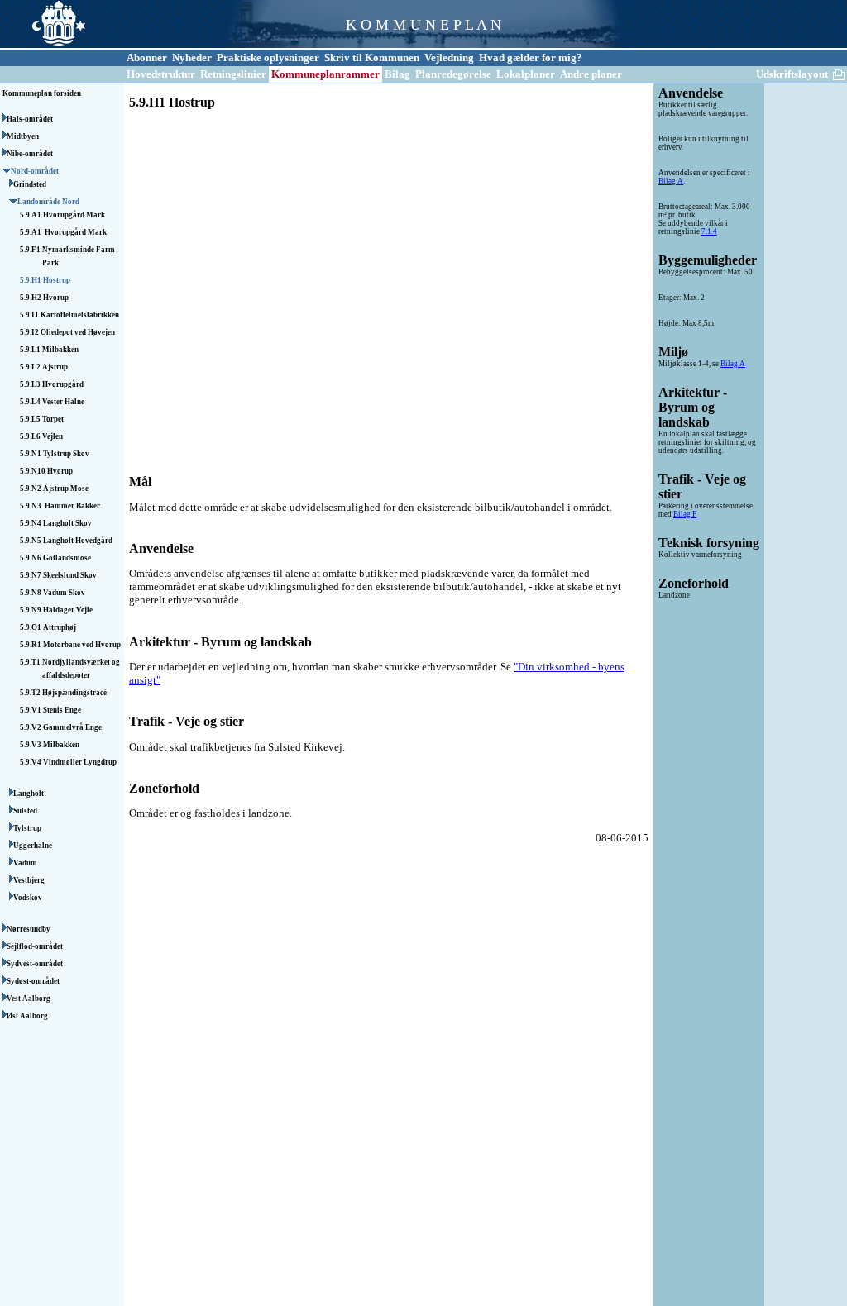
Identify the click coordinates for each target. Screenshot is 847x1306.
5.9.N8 (31, 593)
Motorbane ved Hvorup (82, 645)
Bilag (397, 74)
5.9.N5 (31, 540)
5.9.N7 (31, 575)
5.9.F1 (31, 249)
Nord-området (35, 171)
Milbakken (60, 350)
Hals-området (31, 119)
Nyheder (192, 57)
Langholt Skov (67, 523)
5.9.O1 (31, 627)
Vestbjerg (29, 880)
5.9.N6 (31, 558)
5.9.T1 (31, 662)
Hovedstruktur (161, 74)
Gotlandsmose (67, 558)
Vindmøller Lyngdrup (80, 762)
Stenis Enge (62, 710)
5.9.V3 (31, 745)
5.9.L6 (31, 436)
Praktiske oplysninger (268, 57)
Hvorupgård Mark (74, 215)
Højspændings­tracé (74, 693)
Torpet (53, 419)
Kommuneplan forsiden (41, 93)
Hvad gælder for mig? (530, 57)
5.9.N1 (31, 454)
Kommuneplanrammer (325, 74)
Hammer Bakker (72, 506)
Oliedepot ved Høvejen (78, 332)
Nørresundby (29, 929)
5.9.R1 (31, 645)
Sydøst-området (34, 981)
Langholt (29, 793)
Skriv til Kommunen (372, 57)
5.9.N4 (31, 523)
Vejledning (449, 57)
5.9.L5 (31, 419)
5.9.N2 (31, 488)
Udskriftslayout (792, 74)
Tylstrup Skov (66, 454)
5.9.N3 (32, 506)
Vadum (26, 863)
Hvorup (56, 297)
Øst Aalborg (28, 1016)
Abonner (147, 57)
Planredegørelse (453, 74)
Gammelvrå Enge (72, 727)
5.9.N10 (33, 471)
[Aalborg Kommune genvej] (43, 46)
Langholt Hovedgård (77, 540)
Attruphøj (59, 627)
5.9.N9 (31, 610)
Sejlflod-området (36, 946)
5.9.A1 (31, 215)
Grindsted (30, 184)
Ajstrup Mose (66, 488)
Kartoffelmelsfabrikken (80, 315)
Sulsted (26, 811)
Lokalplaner (525, 74)
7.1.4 (709, 231)
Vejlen (52, 436)
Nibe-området (31, 154)
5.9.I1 (30, 315)
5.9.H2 (31, 297)
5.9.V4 (31, 762)
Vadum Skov (64, 593)
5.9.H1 (31, 280)
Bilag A (670, 181)
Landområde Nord (49, 202)
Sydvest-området (36, 964)
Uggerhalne (33, 845)
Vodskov (28, 898)
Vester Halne (63, 402)
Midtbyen (24, 136)
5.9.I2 (30, 332)
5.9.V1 (31, 710)
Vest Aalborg (29, 998)
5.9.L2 (31, 367)
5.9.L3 (31, 384)
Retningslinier (233, 74)
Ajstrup (55, 367)
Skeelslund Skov (70, 575)
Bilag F (684, 514)
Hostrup (56, 280)
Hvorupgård (63, 384)
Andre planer (590, 74)
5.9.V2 (31, 727)
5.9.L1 (31, 350)
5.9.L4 (31, 402)
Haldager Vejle (68, 610)
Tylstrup (28, 828)
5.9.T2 (31, 693)
